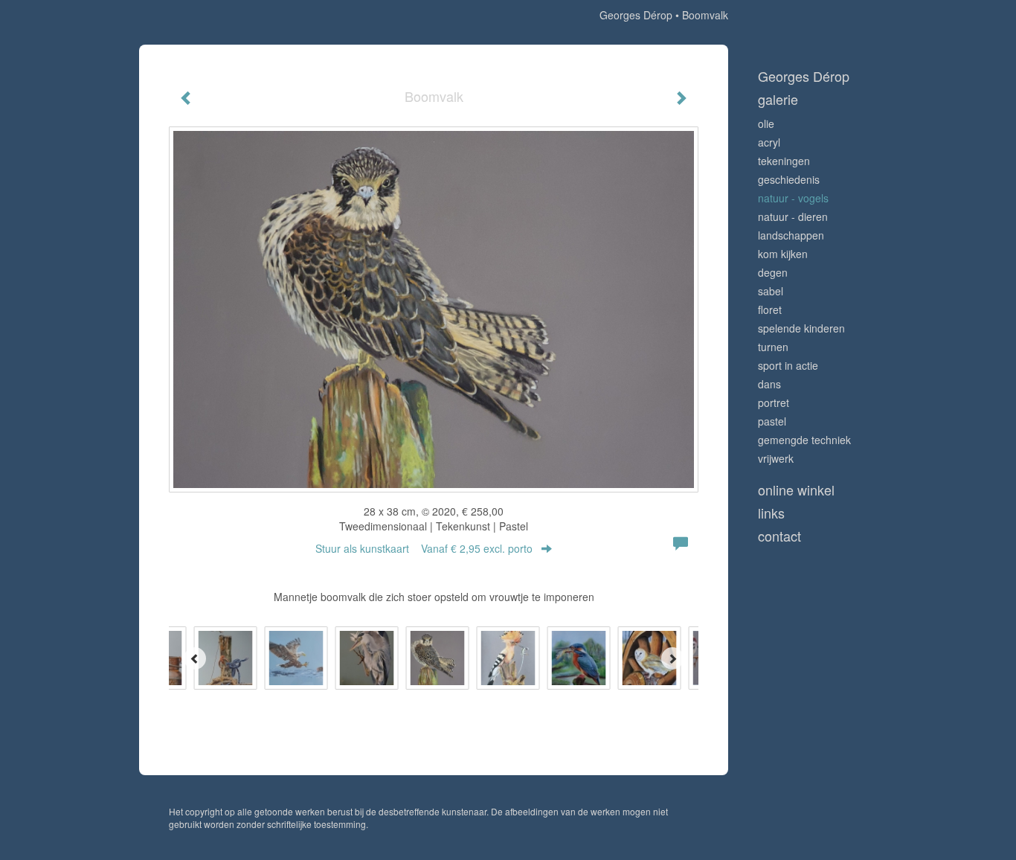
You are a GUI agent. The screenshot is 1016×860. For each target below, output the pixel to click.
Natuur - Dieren (793, 216)
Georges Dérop (635, 14)
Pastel (772, 421)
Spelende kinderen (801, 328)
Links (771, 513)
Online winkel (796, 490)
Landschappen (791, 235)
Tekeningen (784, 160)
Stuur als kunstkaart (424, 548)
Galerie (778, 99)
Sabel (770, 290)
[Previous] (195, 658)
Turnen (773, 346)
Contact (779, 536)
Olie (766, 123)
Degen (773, 272)
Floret (770, 309)
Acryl (769, 142)
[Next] (672, 658)
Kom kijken (783, 253)
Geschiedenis (789, 179)
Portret (773, 402)
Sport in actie (788, 365)
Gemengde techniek (804, 439)
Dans (769, 383)
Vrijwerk (776, 458)
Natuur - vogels (793, 197)
